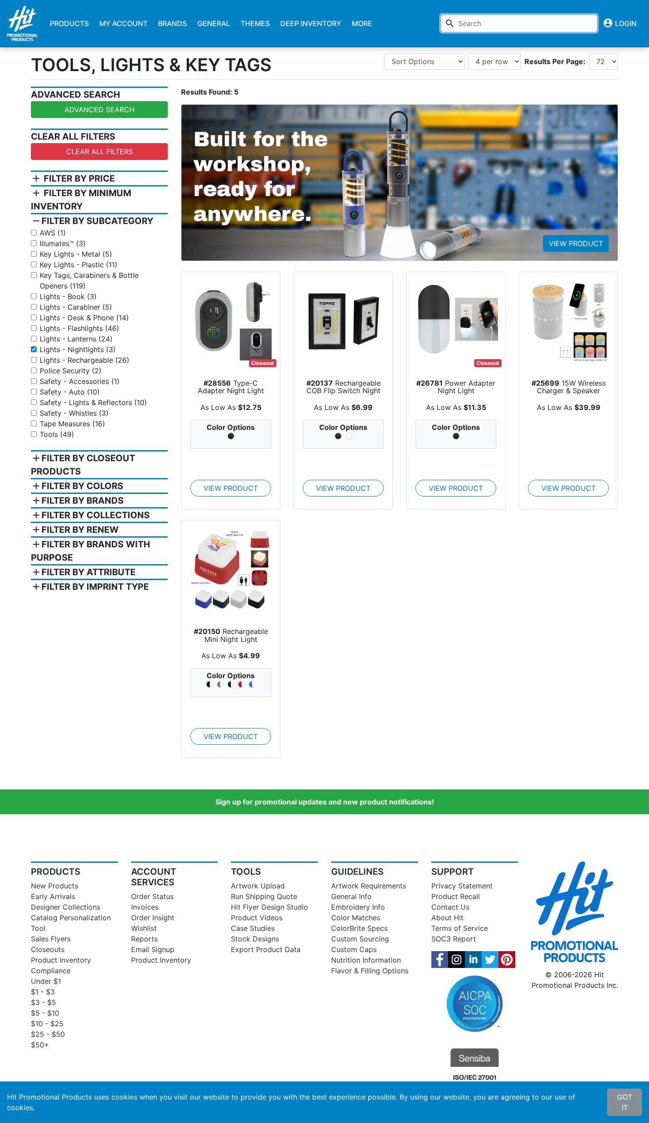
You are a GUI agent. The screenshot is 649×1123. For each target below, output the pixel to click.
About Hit (447, 917)
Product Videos (257, 917)
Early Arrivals (53, 896)
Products (69, 23)
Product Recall (455, 896)
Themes (255, 23)
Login (620, 23)
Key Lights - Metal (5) (76, 254)
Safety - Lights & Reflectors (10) (93, 402)
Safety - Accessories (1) (80, 381)
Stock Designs (255, 938)
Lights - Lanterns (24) (76, 338)
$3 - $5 (43, 1002)
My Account (123, 23)
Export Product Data (266, 949)
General (213, 23)
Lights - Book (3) (68, 296)
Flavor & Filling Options (369, 970)
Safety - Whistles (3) (74, 413)
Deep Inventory (310, 23)
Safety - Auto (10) (70, 391)
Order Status (152, 896)
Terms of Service (459, 928)
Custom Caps (354, 949)
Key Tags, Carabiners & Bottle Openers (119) (89, 280)
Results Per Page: (554, 61)
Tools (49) (57, 434)
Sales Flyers (51, 938)
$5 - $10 (45, 1013)
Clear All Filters (99, 151)
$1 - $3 (43, 991)
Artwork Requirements (368, 885)
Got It (624, 1102)
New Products (54, 885)
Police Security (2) (71, 370)
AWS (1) (53, 232)
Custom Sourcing (360, 938)
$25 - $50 (48, 1034)
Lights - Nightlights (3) (78, 349)
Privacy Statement (462, 885)
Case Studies (253, 928)
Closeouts (47, 949)
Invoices (144, 907)
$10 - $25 (47, 1023)
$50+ (40, 1044)
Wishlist (144, 928)
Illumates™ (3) (63, 243)
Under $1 (46, 981)
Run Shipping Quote (264, 896)
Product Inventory (61, 960)
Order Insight (152, 917)
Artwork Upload (258, 885)
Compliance (51, 970)
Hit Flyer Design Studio (269, 907)
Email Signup (152, 949)
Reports (144, 938)
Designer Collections (65, 907)
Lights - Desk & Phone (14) (84, 317)
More (362, 23)
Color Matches (355, 917)
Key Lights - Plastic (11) (78, 264)
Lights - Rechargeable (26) (84, 360)
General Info (351, 896)
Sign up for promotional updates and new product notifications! (324, 801)
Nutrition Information (366, 960)
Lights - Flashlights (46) (79, 328)
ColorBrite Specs (359, 928)
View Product (576, 243)
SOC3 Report (453, 938)
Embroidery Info (358, 907)
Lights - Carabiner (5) (76, 307)
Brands (172, 23)
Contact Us (450, 907)
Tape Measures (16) (72, 423)
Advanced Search (99, 109)
